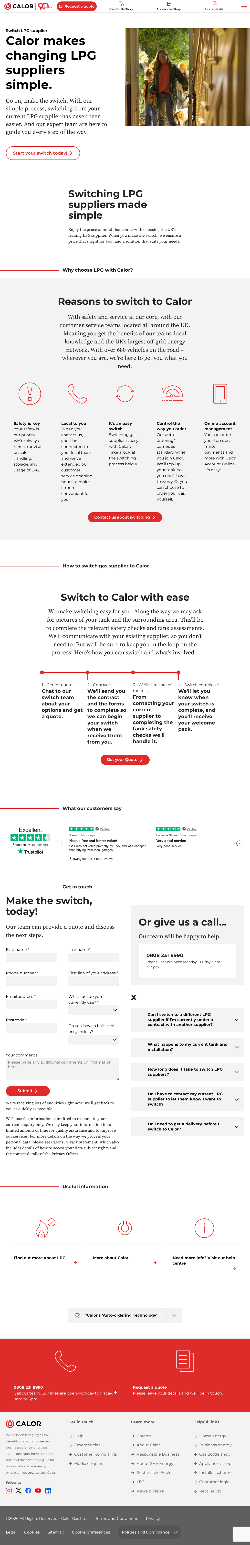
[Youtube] (38, 1490)
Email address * (21, 996)
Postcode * (16, 1020)
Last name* (79, 949)
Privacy (153, 1518)
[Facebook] (28, 1490)
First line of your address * (93, 973)
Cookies (32, 1532)
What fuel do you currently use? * (85, 999)
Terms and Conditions (116, 1518)
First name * (17, 949)
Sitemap (56, 1532)
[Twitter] (18, 1490)
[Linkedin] (48, 1490)
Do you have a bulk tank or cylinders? (92, 1028)
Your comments (21, 1055)
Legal (11, 1532)
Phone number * (22, 973)
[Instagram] (9, 1490)
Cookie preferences (91, 1532)
